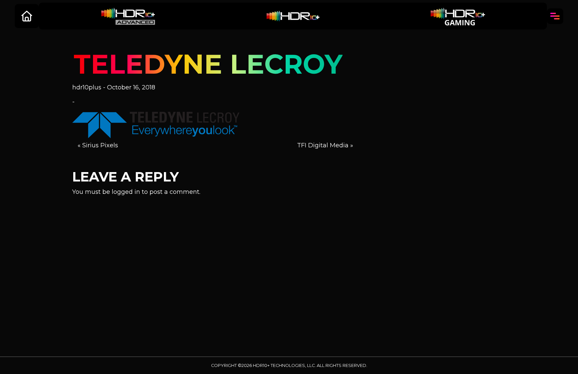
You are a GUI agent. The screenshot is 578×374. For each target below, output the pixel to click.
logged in (126, 192)
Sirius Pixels (100, 145)
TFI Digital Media (323, 145)
